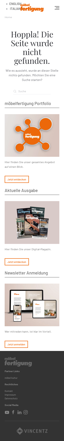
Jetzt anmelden (16, 344)
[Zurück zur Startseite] (32, 7)
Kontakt (9, 391)
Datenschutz (11, 398)
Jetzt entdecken (16, 179)
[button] (57, 7)
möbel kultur (11, 377)
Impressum (10, 394)
